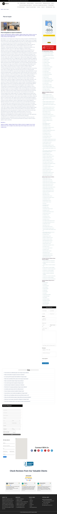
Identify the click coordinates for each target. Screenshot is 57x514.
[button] (28, 373)
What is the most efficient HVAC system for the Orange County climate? (16, 378)
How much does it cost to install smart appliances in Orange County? (15, 393)
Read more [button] (7, 490)
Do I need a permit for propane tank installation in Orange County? (15, 376)
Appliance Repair (23, 34)
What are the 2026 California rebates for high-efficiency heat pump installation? (17, 397)
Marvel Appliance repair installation (11, 32)
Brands (27, 34)
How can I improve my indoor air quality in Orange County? (14, 391)
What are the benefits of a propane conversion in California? (14, 374)
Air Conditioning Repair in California (47, 51)
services (2, 34)
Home (2, 9)
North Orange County (25, 125)
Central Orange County (11, 35)
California (30, 34)
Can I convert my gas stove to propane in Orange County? (13, 382)
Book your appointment (50, 46)
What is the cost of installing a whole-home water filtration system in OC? (16, 395)
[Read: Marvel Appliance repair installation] (19, 26)
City (42, 326)
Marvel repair (27, 35)
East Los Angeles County (20, 35)
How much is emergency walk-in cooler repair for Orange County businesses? (17, 401)
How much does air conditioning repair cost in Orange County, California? (16, 372)
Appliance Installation (15, 34)
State (50, 326)
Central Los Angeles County (27, 124)
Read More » (3, 122)
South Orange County (11, 36)
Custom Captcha (45, 358)
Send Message (45, 363)
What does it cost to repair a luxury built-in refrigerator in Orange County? (16, 399)
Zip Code (43, 329)
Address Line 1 (44, 319)
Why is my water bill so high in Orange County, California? (14, 380)
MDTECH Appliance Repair (33, 512)
